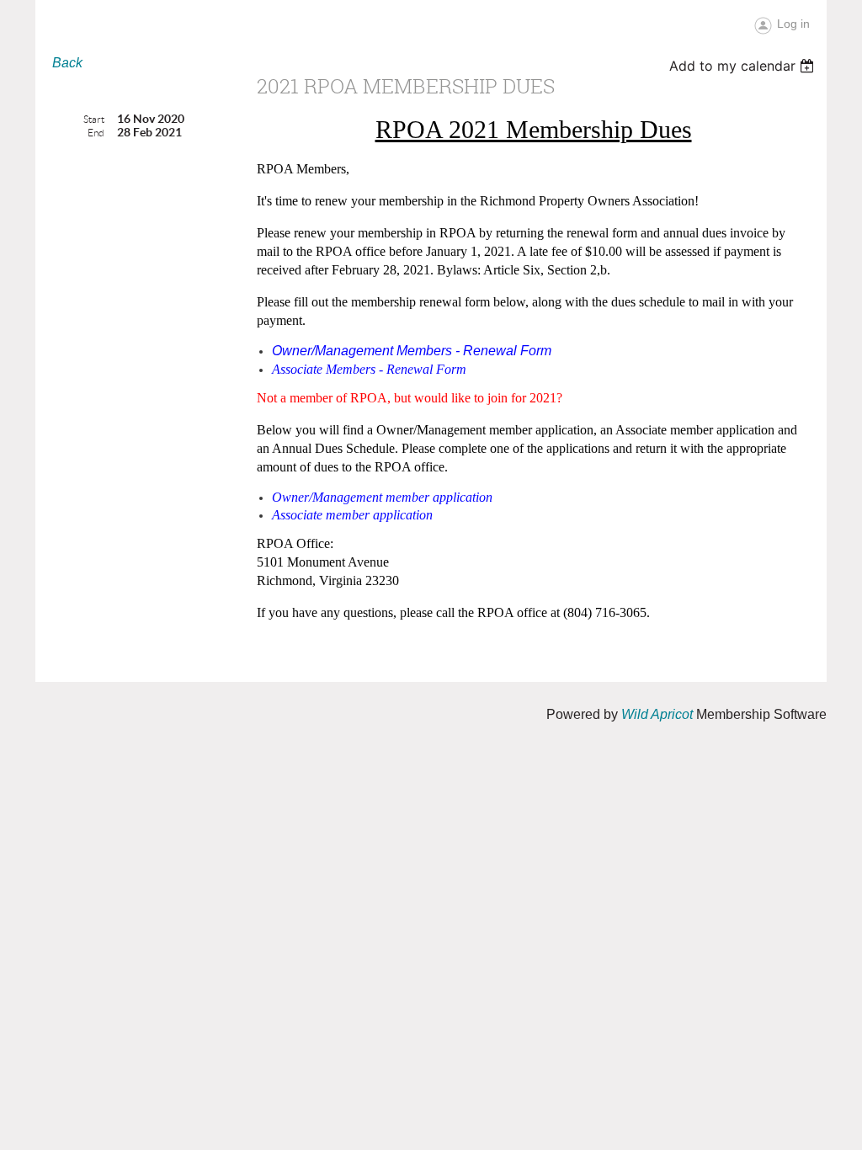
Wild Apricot (657, 714)
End (96, 132)
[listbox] (743, 66)
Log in (793, 23)
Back (67, 63)
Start (93, 119)
